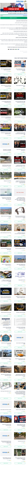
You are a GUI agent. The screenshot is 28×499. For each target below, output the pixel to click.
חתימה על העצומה (20, 74)
